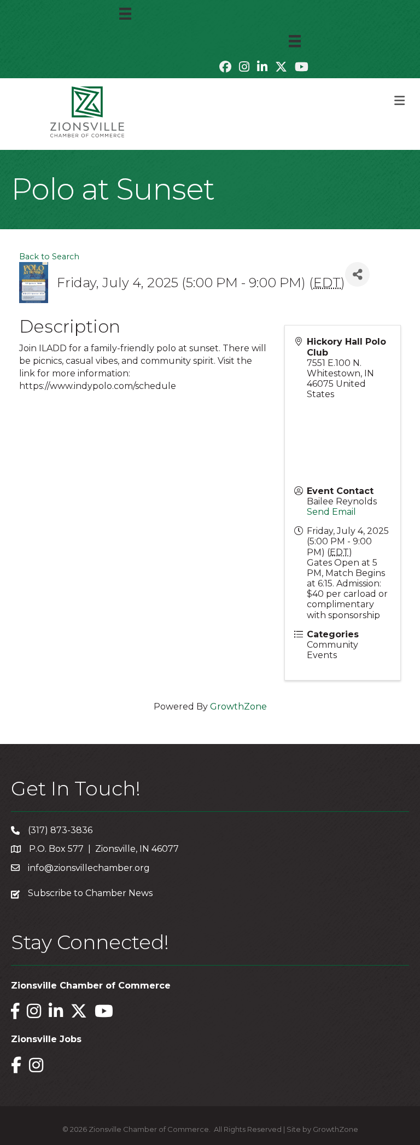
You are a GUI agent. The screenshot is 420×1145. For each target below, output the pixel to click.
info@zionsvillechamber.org (89, 868)
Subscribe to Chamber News (90, 893)
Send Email (331, 512)
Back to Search (49, 256)
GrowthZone (238, 706)
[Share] (357, 274)
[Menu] (125, 13)
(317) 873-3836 (60, 830)
